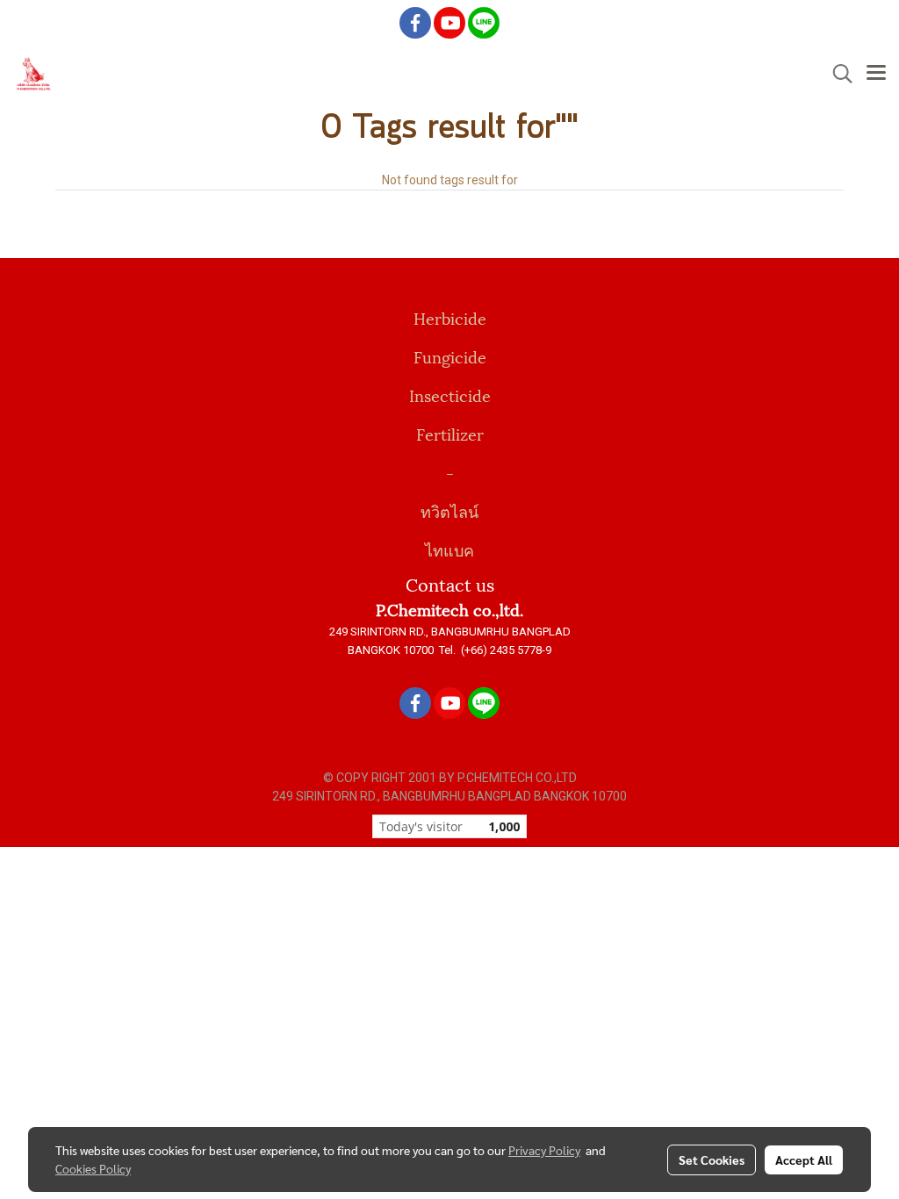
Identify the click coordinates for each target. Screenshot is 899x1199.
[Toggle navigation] (876, 73)
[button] (836, 73)
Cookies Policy (93, 1168)
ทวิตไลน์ (449, 510)
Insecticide (450, 394)
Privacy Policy (544, 1150)
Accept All (803, 1159)
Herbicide (450, 317)
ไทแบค (449, 549)
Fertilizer (450, 433)
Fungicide (450, 356)
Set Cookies (711, 1159)
